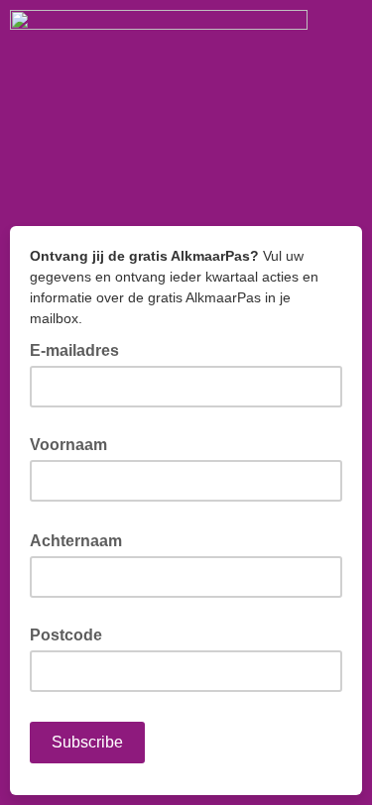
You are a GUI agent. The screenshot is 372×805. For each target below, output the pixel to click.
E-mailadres (80, 349)
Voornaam (68, 444)
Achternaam (82, 539)
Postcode (66, 635)
